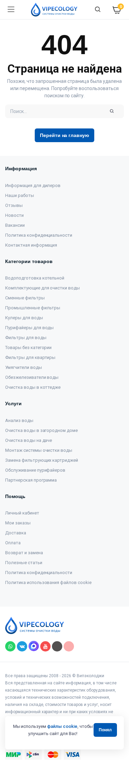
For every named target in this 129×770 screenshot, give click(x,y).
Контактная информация (31, 245)
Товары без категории (28, 347)
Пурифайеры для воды (29, 327)
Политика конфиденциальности (38, 235)
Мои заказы (18, 522)
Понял (105, 730)
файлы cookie (62, 726)
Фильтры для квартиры (30, 357)
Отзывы (14, 205)
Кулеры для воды (24, 317)
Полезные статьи (23, 562)
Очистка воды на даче (28, 440)
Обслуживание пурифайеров (35, 470)
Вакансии (15, 225)
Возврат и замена (24, 552)
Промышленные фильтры (32, 307)
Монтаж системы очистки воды (38, 450)
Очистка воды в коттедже (33, 387)
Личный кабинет (22, 513)
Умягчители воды (23, 367)
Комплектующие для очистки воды (42, 287)
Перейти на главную (64, 135)
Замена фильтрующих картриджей (41, 460)
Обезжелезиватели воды (31, 377)
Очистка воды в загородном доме (41, 430)
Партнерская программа (31, 480)
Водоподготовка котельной (34, 278)
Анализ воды (19, 420)
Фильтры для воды (25, 337)
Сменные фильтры (25, 297)
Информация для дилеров (33, 185)
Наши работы (19, 195)
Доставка (15, 532)
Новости (14, 215)
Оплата (13, 542)
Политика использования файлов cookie (48, 582)
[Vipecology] (54, 9)
